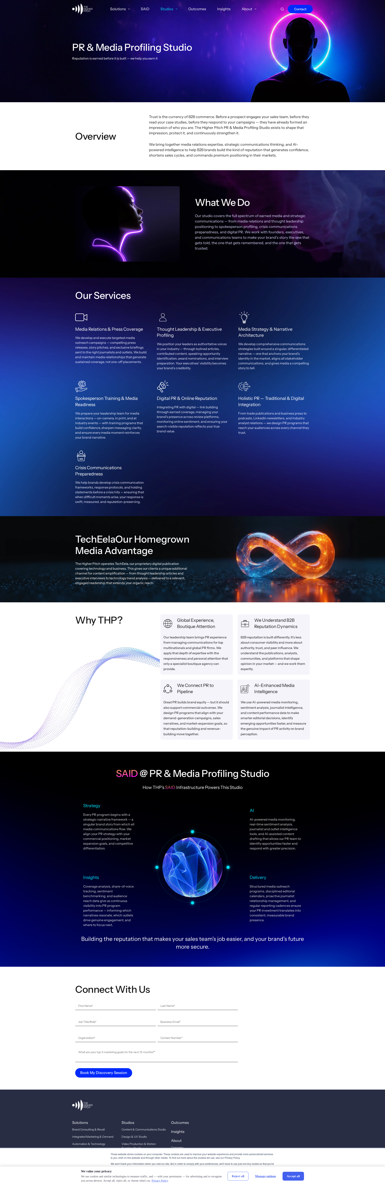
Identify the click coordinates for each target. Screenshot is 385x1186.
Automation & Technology (88, 1144)
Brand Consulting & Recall (88, 1129)
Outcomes (197, 9)
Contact (300, 9)
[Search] (282, 9)
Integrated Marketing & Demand (92, 1136)
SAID (145, 9)
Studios (166, 9)
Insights (224, 9)
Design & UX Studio (134, 1136)
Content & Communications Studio (144, 1129)
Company (177, 1147)
